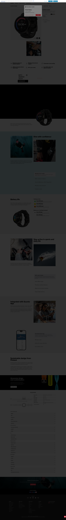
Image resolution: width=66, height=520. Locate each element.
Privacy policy (3, 1)
